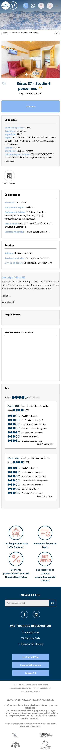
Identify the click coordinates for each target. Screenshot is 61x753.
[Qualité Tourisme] (46, 745)
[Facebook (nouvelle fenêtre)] (25, 615)
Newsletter (30, 595)
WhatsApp (33, 5)
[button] (50, 6)
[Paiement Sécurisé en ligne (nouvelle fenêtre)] (45, 537)
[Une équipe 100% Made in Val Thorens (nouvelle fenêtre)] (16, 537)
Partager (57, 33)
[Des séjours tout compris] (45, 567)
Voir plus (6, 302)
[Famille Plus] (15, 745)
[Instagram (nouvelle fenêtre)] (36, 615)
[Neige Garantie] (45, 735)
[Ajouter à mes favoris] (3, 83)
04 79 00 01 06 (25, 6)
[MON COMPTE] (41, 6)
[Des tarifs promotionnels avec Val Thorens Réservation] (16, 567)
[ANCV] (15, 735)
